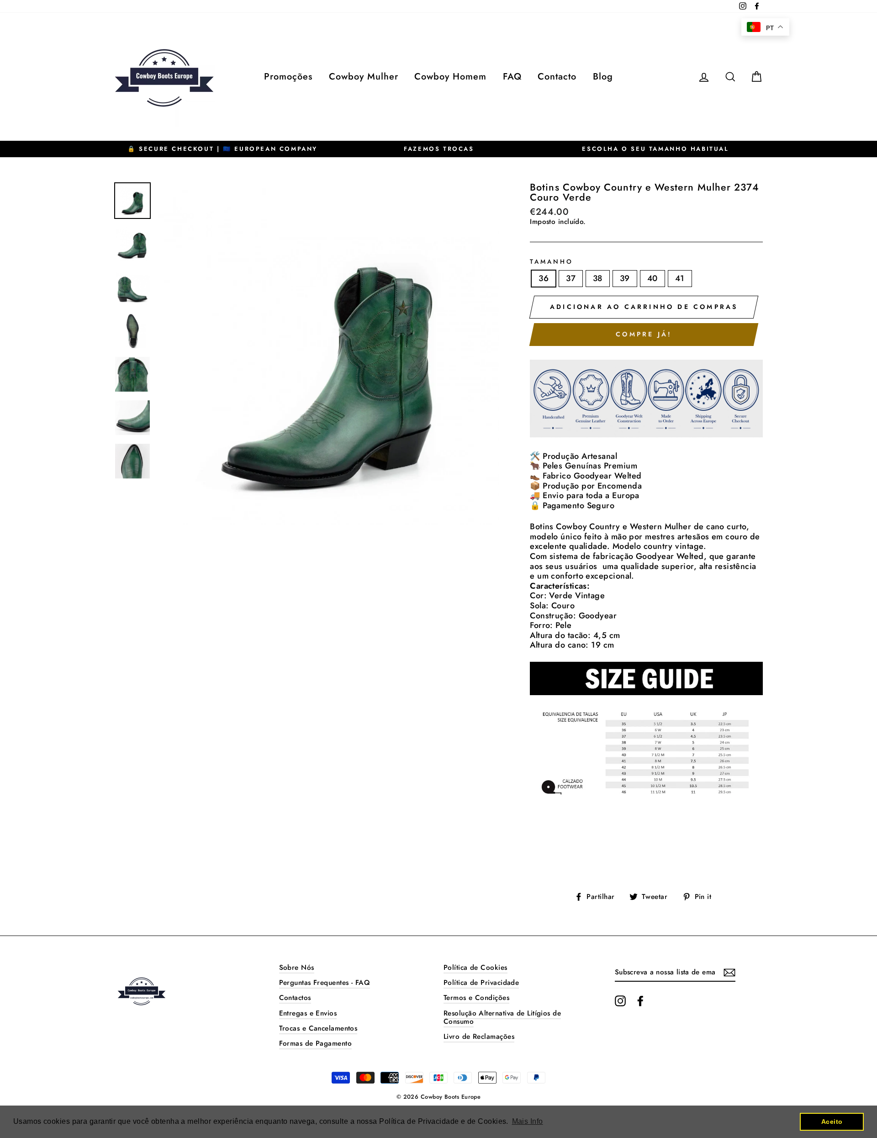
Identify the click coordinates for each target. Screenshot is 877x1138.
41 (680, 278)
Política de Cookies (475, 968)
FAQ (512, 76)
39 (625, 278)
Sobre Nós (296, 968)
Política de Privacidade (481, 983)
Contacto (557, 76)
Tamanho (551, 262)
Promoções (288, 76)
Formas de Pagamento (315, 1043)
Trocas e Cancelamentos (318, 1028)
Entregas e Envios (308, 1013)
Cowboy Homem (450, 76)
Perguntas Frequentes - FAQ (324, 983)
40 (652, 278)
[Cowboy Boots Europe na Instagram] (620, 1000)
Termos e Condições (476, 998)
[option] (222, 149)
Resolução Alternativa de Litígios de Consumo (502, 1017)
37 (571, 278)
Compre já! (644, 334)
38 (597, 278)
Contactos (295, 998)
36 (544, 278)
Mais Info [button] (527, 1121)
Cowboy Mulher (363, 76)
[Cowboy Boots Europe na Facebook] (640, 1000)
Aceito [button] (832, 1121)
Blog (603, 76)
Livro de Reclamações (479, 1037)
